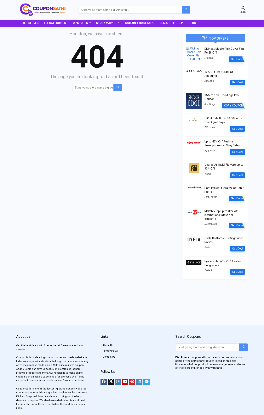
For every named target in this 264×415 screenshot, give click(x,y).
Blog (192, 23)
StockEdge (209, 104)
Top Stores (79, 23)
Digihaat (208, 57)
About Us (108, 345)
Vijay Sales (209, 150)
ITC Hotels (209, 127)
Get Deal (237, 82)
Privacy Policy (110, 350)
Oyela (207, 247)
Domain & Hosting (138, 23)
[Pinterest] (132, 382)
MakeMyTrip (210, 224)
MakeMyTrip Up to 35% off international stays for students (221, 215)
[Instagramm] (118, 382)
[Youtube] (125, 382)
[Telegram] (146, 382)
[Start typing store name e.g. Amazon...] (186, 10)
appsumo (209, 81)
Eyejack (208, 270)
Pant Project (210, 197)
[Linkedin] (139, 382)
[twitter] (111, 382)
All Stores (30, 23)
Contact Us (109, 356)
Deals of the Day (171, 23)
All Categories (55, 23)
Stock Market (106, 23)
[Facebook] (103, 382)
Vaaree (207, 173)
